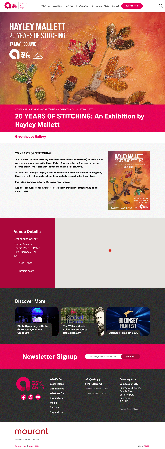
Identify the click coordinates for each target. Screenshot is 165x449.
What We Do (57, 393)
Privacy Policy (20, 446)
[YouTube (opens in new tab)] (37, 397)
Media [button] (106, 6)
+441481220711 (93, 384)
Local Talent (57, 384)
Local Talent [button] (58, 6)
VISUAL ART (21, 109)
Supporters (97, 6)
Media (53, 402)
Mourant (35, 439)
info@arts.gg (84, 187)
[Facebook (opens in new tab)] (23, 397)
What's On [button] (45, 6)
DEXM (146, 446)
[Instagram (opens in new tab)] (30, 397)
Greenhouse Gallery (30, 136)
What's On (56, 379)
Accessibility (34, 446)
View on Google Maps (129, 409)
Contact (115, 6)
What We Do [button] (84, 6)
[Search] (161, 6)
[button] (129, 180)
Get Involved (71, 6)
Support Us (132, 6)
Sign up (130, 356)
